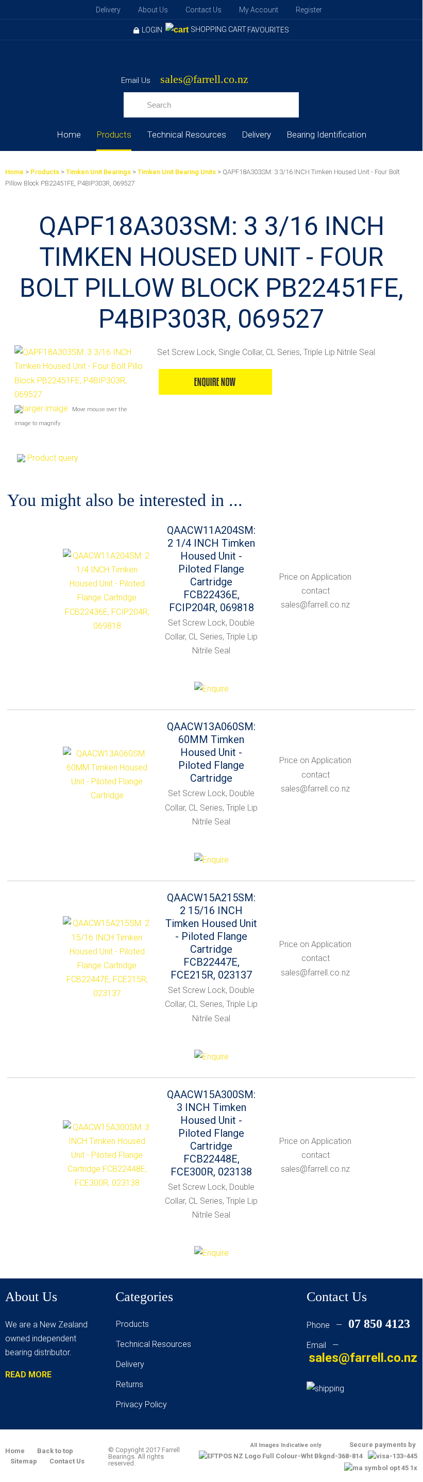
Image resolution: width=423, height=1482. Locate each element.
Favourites (268, 30)
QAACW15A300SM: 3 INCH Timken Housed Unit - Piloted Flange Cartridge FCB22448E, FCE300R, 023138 (211, 1133)
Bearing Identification (326, 134)
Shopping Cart (218, 29)
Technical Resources (186, 134)
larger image (45, 408)
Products (113, 134)
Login (152, 30)
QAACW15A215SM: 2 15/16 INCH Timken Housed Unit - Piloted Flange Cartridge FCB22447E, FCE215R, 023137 (211, 936)
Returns (129, 1384)
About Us (153, 10)
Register (309, 10)
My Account (258, 10)
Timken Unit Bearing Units (177, 172)
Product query (52, 458)
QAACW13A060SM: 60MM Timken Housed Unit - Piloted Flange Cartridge (211, 752)
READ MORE (28, 1374)
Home (69, 134)
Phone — (358, 1325)
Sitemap (23, 1461)
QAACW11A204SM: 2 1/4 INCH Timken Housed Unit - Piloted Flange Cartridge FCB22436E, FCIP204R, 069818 (211, 569)
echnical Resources (155, 1344)
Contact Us (203, 10)
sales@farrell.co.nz (204, 80)
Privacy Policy (141, 1404)
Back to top (55, 1450)
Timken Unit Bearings (98, 172)
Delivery (108, 10)
